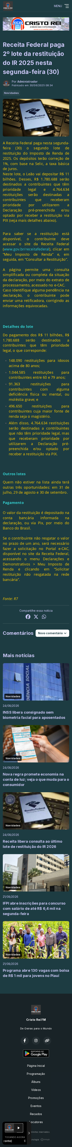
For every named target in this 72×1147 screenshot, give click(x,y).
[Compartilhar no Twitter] (36, 617)
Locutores (36, 1122)
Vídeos (36, 1090)
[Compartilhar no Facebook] (28, 617)
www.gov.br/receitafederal (26, 249)
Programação (36, 1073)
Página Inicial (36, 1065)
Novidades (11, 92)
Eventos (36, 1106)
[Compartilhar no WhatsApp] (44, 617)
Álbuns (35, 1081)
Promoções (36, 1098)
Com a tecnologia (30, 1139)
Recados (36, 1114)
